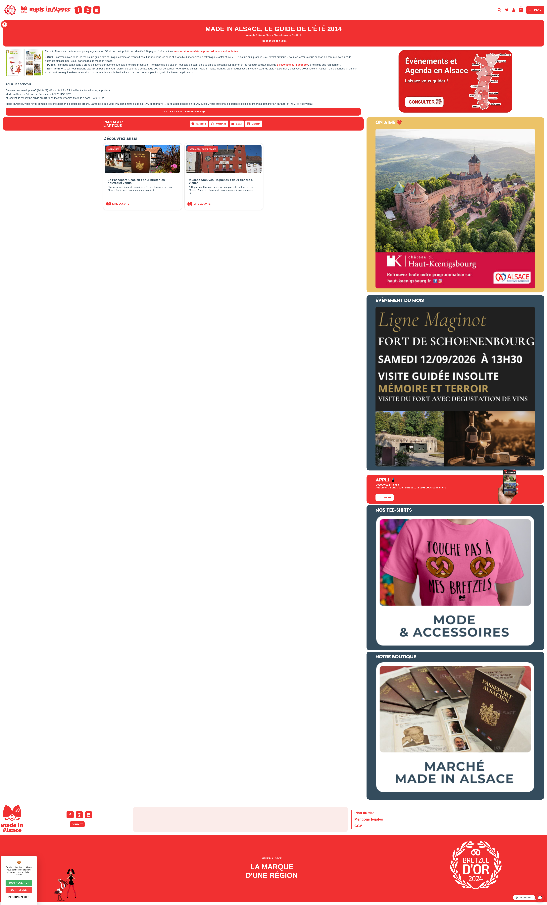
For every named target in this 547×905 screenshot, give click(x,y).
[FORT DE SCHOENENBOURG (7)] (455, 465)
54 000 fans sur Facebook (292, 64)
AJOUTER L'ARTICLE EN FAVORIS (182, 111)
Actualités (113, 149)
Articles (260, 35)
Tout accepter (19, 883)
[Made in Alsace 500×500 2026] (455, 287)
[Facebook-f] (78, 10)
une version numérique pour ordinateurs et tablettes (206, 51)
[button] (4, 24)
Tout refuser (19, 890)
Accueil (250, 35)
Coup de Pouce (209, 149)
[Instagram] (87, 10)
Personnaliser (18, 897)
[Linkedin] (96, 10)
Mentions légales (368, 819)
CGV (358, 826)
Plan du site (364, 813)
